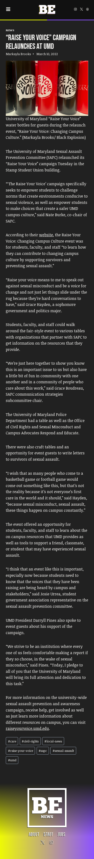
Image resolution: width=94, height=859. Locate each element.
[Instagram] (75, 9)
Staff (48, 834)
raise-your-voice (20, 750)
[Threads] (87, 9)
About (34, 834)
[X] (81, 9)
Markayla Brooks (18, 54)
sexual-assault (63, 750)
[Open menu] (9, 9)
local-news (53, 741)
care (12, 741)
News (10, 30)
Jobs (61, 834)
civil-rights (30, 741)
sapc (43, 750)
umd (12, 760)
